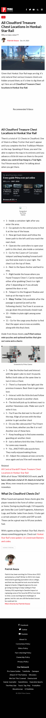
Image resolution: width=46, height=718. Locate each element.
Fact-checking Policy (23, 653)
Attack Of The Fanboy (18, 675)
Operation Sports (36, 682)
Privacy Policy (23, 662)
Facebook (24, 625)
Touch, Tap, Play (24, 685)
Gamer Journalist (9, 682)
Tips (3, 17)
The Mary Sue (11, 685)
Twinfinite (26, 671)
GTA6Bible (29, 689)
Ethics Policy (23, 648)
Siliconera (32, 675)
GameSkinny (23, 682)
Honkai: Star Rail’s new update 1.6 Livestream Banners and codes (22, 538)
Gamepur (35, 671)
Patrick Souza (13, 40)
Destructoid (32, 678)
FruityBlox (36, 685)
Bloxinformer (18, 689)
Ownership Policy (23, 657)
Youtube (24, 634)
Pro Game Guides (13, 671)
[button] (41, 10)
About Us (23, 639)
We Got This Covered (17, 678)
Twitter (24, 629)
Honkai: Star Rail (8, 547)
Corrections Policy (23, 644)
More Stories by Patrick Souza (17, 604)
